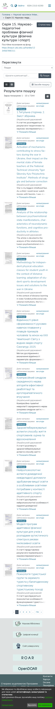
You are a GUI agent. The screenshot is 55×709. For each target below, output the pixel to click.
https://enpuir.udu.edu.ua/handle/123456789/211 (18, 49)
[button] (26, 132)
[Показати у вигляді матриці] (11, 84)
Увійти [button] (21, 5)
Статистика (44, 24)
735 (37, 612)
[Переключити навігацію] (49, 5)
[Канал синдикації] (47, 96)
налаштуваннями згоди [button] (42, 104)
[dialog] (27, 698)
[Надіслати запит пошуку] (12, 5)
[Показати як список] (6, 84)
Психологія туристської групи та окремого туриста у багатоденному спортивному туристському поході (32, 581)
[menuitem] (15, 5)
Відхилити (32, 705)
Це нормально (45, 705)
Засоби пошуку (42, 84)
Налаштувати (7, 705)
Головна (6, 14)
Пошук (46, 75)
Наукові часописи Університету (26, 14)
